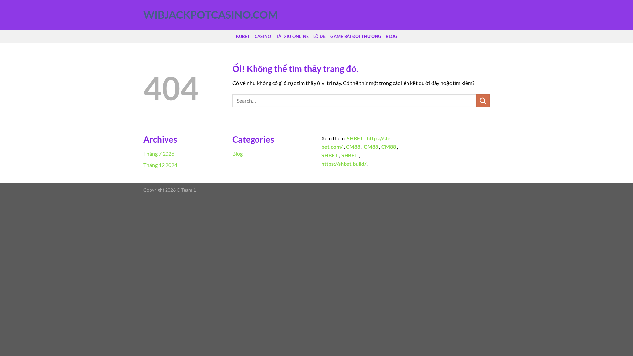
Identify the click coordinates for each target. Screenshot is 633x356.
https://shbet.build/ (343, 164)
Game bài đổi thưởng (355, 36)
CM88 (353, 146)
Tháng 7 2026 (158, 153)
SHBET (355, 138)
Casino (263, 36)
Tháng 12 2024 (160, 165)
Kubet (243, 36)
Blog (391, 36)
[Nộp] (483, 100)
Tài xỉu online (292, 36)
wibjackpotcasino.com (176, 15)
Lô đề (319, 36)
